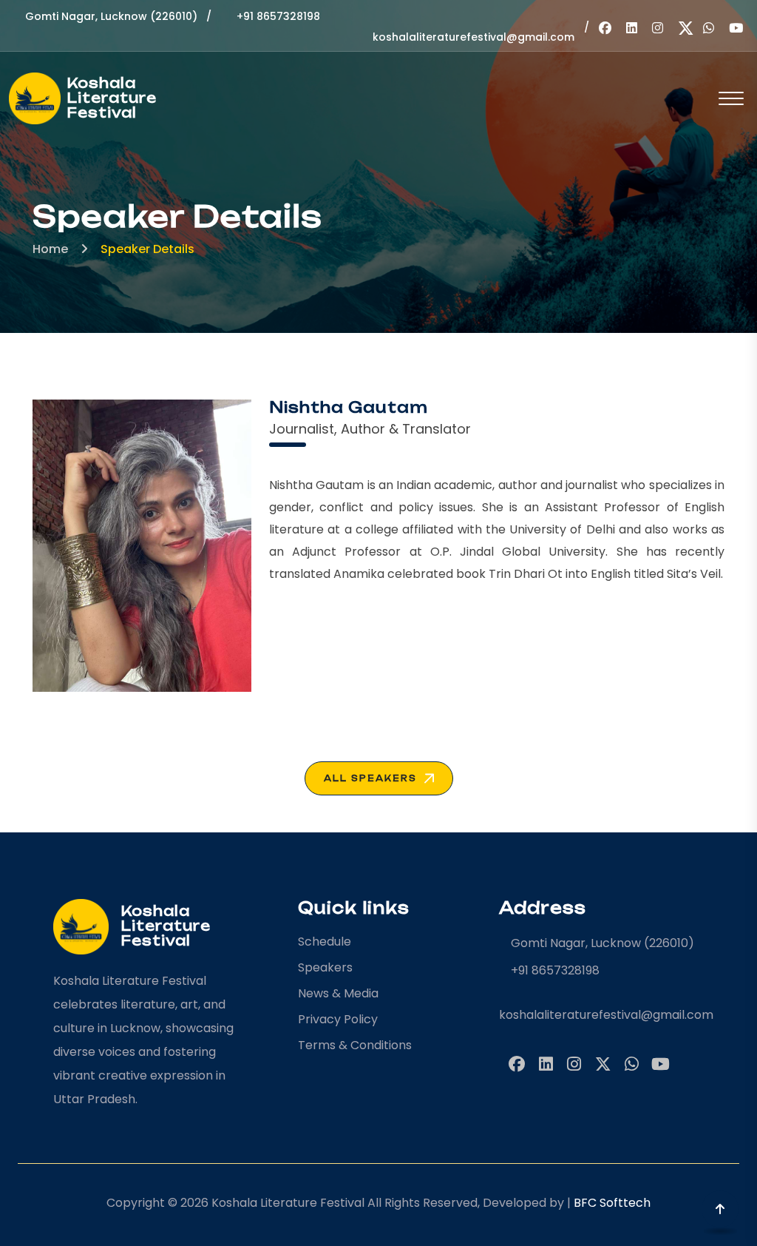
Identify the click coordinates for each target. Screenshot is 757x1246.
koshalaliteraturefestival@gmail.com (601, 1014)
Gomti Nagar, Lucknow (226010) (111, 16)
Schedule (324, 941)
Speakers (325, 967)
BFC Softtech (612, 1202)
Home (50, 248)
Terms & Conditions (355, 1045)
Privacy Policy (338, 1019)
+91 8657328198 (278, 16)
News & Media (338, 993)
